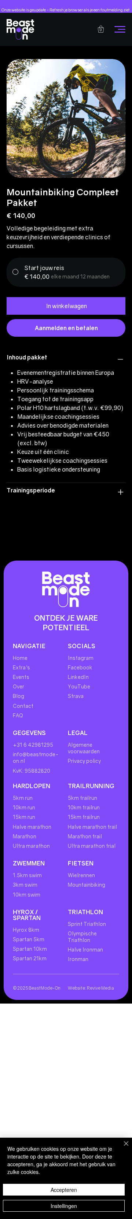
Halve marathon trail (92, 827)
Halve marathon (32, 827)
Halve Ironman (85, 949)
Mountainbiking (86, 885)
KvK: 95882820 (31, 771)
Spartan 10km (30, 949)
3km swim (25, 885)
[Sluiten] (122, 1148)
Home (20, 658)
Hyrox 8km (26, 930)
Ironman (78, 959)
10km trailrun (84, 807)
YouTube (79, 686)
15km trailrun (84, 817)
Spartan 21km (30, 958)
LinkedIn (78, 677)
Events (21, 677)
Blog (18, 696)
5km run (23, 798)
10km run (24, 807)
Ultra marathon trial (91, 846)
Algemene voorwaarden (84, 748)
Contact (23, 706)
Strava (76, 696)
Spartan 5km (28, 939)
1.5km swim (27, 875)
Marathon (24, 836)
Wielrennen (81, 875)
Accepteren (64, 1189)
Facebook (80, 667)
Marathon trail (85, 836)
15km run (24, 817)
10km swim (26, 894)
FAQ (18, 715)
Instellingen (64, 1205)
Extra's (21, 667)
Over (18, 686)
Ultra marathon (31, 846)
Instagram (81, 658)
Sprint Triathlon (87, 924)
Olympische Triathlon (82, 936)
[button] (101, 29)
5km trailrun (82, 798)
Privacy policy (84, 761)
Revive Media (100, 988)
